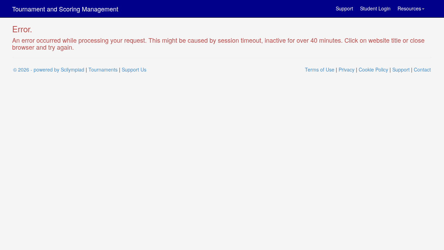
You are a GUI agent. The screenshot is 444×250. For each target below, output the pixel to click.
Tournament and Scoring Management (65, 8)
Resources (409, 8)
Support (344, 8)
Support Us (134, 69)
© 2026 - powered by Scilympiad (48, 69)
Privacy (347, 69)
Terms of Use (319, 69)
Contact (422, 69)
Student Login (375, 8)
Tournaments (103, 69)
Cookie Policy (373, 69)
